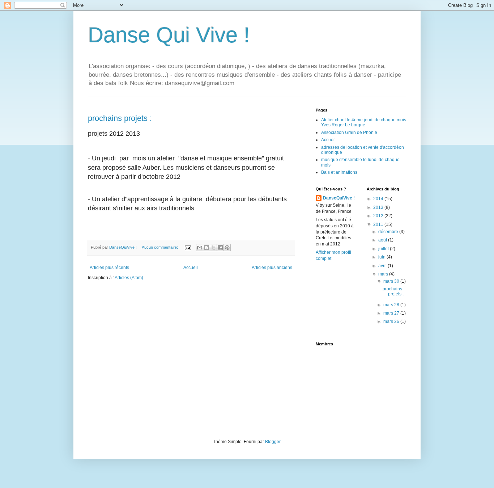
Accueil (190, 267)
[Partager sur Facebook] (220, 247)
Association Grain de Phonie (349, 132)
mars (383, 274)
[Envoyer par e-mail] (199, 247)
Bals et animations (339, 172)
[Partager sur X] (213, 247)
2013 (378, 207)
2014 (378, 198)
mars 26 (391, 321)
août (383, 240)
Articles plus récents (109, 267)
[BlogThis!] (206, 247)
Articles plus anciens (272, 267)
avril (383, 265)
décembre (388, 231)
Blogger (272, 441)
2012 (378, 215)
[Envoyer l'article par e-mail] (187, 247)
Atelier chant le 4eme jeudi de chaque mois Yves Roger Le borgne (363, 122)
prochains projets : (120, 118)
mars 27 (391, 313)
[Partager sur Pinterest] (227, 247)
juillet (384, 248)
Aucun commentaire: (160, 247)
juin (382, 257)
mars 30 (391, 281)
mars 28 (391, 304)
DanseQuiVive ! (339, 198)
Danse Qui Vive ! (169, 35)
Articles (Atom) (129, 277)
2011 (378, 224)
